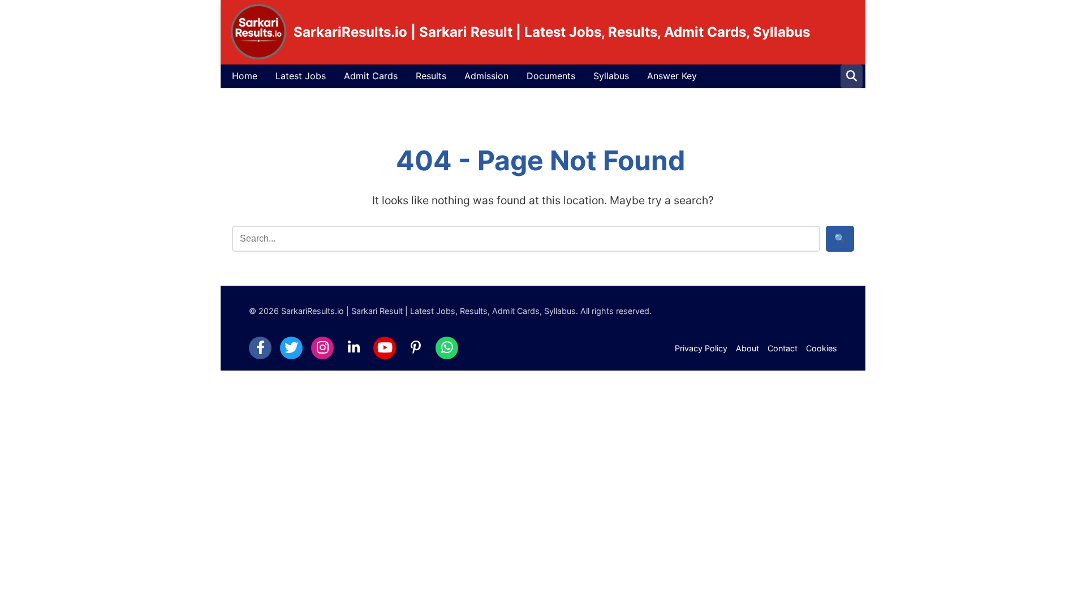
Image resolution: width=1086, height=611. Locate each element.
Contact (783, 348)
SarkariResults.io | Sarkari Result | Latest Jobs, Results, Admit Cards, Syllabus (552, 32)
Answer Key (672, 75)
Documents (551, 75)
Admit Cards (371, 75)
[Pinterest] (415, 348)
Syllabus (611, 75)
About (747, 348)
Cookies (821, 348)
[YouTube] (384, 348)
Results (431, 75)
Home (244, 75)
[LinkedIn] (353, 348)
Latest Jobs (300, 75)
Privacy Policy (701, 348)
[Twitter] (291, 348)
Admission (486, 75)
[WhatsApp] (447, 348)
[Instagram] (322, 348)
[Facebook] (260, 348)
